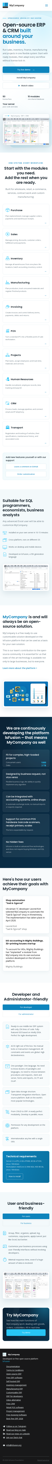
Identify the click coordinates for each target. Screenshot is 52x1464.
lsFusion (6, 1361)
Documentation (13, 1366)
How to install (15, 1176)
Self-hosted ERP (13, 1381)
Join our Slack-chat (14, 1437)
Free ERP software (14, 1377)
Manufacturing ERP (14, 1389)
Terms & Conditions (15, 1370)
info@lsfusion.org (13, 1445)
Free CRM (10, 1403)
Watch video (27, 85)
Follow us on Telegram (16, 1426)
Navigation (46, 5)
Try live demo (26, 69)
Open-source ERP (13, 1374)
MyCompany (16, 5)
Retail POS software (15, 1407)
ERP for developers (14, 1396)
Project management (15, 1411)
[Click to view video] (26, 694)
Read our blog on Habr (16, 1430)
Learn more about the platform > (20, 668)
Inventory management (16, 1385)
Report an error (43, 1460)
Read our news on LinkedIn (18, 1433)
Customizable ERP (14, 1392)
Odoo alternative (13, 1400)
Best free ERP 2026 (14, 1418)
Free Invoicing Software (16, 1415)
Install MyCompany (26, 77)
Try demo (26, 1332)
